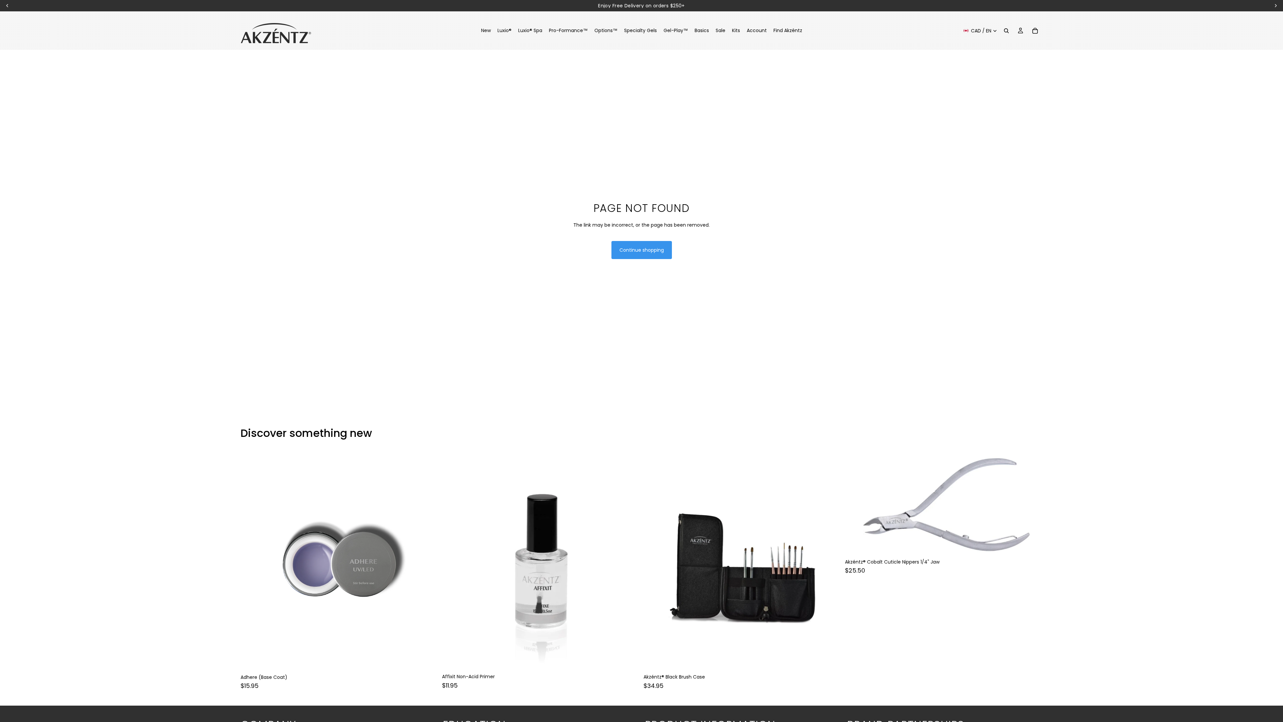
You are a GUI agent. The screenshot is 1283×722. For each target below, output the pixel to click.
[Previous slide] (251, 561)
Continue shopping (641, 250)
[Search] (1006, 30)
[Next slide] (428, 561)
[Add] (428, 660)
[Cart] (1035, 30)
